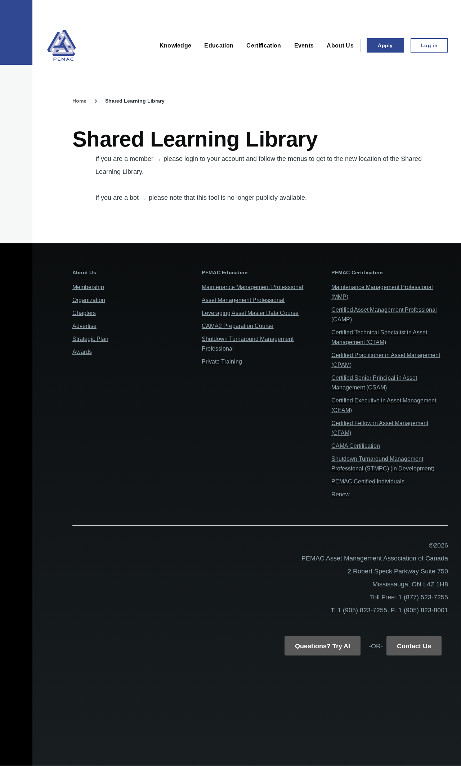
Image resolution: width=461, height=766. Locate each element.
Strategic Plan (90, 339)
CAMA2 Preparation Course (237, 326)
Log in (429, 45)
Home (79, 101)
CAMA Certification (355, 446)
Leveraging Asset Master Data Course (250, 313)
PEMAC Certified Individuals (367, 481)
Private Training (222, 362)
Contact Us (414, 646)
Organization (88, 300)
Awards (82, 352)
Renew (340, 494)
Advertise (84, 326)
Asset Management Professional (243, 300)
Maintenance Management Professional (252, 287)
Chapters (84, 313)
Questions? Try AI (322, 646)
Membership (88, 287)
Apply (385, 45)
